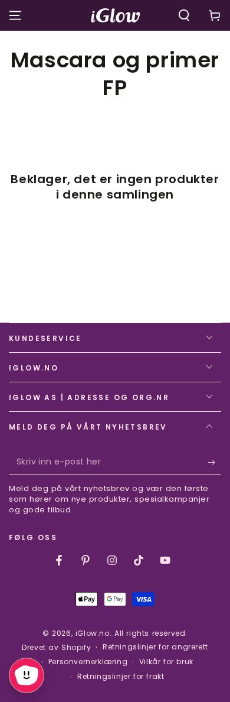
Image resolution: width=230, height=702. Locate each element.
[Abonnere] (214, 463)
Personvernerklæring (87, 662)
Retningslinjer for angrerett (155, 647)
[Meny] (15, 15)
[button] (184, 15)
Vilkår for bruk (166, 662)
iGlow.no (92, 633)
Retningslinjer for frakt (120, 676)
